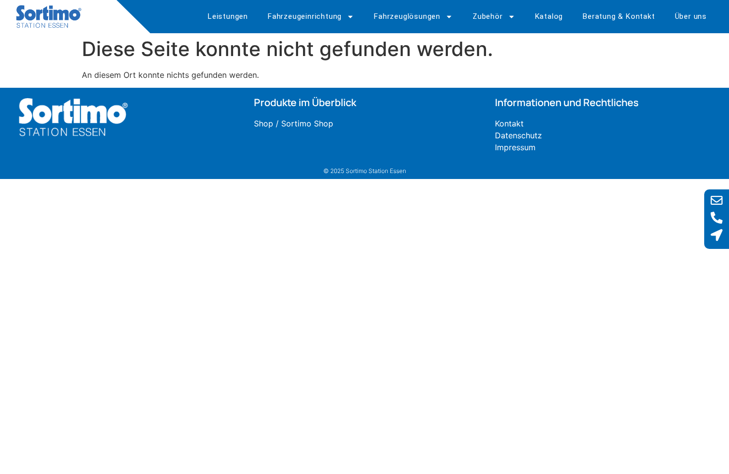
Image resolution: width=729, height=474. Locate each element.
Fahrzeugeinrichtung (305, 16)
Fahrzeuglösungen (407, 16)
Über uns (691, 16)
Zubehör (488, 16)
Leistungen (228, 16)
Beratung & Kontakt (619, 16)
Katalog (549, 16)
